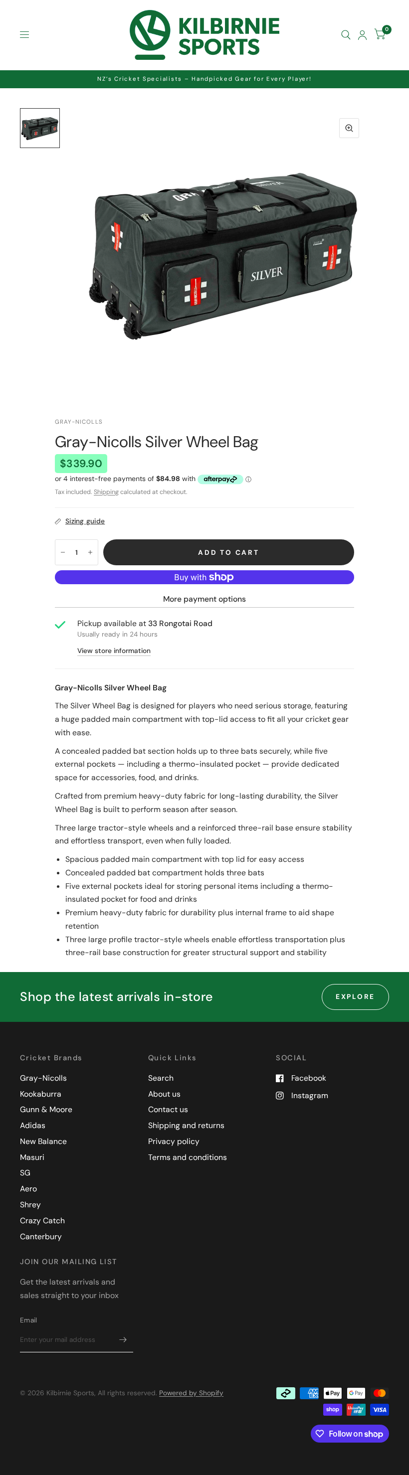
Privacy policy (174, 1141)
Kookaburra (40, 1094)
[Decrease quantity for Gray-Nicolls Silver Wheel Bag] (62, 552)
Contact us (168, 1109)
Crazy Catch (42, 1220)
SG (25, 1172)
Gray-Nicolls (43, 1078)
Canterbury (41, 1236)
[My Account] (362, 35)
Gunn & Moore (46, 1109)
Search (161, 1078)
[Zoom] (349, 128)
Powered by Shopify (191, 1392)
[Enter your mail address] (123, 1339)
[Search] (346, 35)
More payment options (204, 599)
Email (28, 1319)
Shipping (106, 492)
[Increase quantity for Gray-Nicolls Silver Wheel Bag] (90, 552)
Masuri (32, 1157)
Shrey (30, 1204)
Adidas (32, 1125)
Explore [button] (355, 996)
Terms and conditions (187, 1157)
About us (164, 1094)
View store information (114, 651)
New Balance (43, 1141)
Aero (28, 1188)
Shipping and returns (186, 1125)
